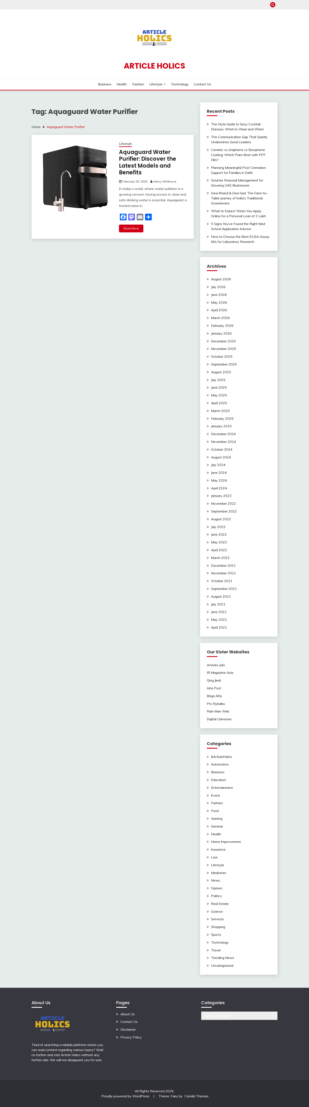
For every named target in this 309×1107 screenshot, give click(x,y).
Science (217, 911)
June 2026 (219, 295)
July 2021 (218, 604)
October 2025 (221, 356)
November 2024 (223, 442)
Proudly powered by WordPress (125, 1096)
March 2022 (220, 558)
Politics (216, 896)
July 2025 (218, 380)
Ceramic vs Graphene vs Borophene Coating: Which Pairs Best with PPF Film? (238, 155)
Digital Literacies (219, 719)
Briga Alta (214, 696)
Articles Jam (216, 665)
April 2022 (219, 550)
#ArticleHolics (221, 757)
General (217, 826)
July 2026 (218, 287)
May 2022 (219, 542)
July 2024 (218, 465)
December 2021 (223, 565)
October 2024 (221, 449)
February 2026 (222, 325)
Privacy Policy (131, 1037)
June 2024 (219, 472)
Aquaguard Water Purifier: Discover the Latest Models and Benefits (147, 162)
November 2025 (223, 349)
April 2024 (219, 488)
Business (104, 84)
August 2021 (221, 596)
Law (214, 857)
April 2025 (219, 403)
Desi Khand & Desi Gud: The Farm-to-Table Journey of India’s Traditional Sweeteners (239, 198)
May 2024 (219, 480)
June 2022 (219, 534)
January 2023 (221, 496)
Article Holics (154, 65)
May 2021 (219, 619)
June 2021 (219, 612)
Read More (131, 228)
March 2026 (220, 318)
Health (122, 84)
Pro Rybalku (216, 704)
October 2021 (221, 581)
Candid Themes (196, 1096)
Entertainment (222, 787)
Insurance (218, 849)
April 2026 (219, 310)
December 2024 (223, 434)
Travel (216, 950)
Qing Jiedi (214, 680)
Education (218, 780)
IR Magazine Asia (220, 672)
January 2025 (221, 426)
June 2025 (219, 387)
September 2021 (224, 589)
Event (215, 795)
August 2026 (221, 279)
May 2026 (219, 302)
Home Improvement (226, 842)
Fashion (138, 84)
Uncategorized (222, 965)
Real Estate (220, 904)
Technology (180, 84)
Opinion (216, 888)
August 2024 (221, 457)
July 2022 (218, 527)
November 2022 (223, 503)
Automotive (220, 764)
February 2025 (222, 418)
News (215, 880)
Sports (216, 934)
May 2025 (219, 395)
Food (215, 811)
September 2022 (224, 511)
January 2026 (221, 333)
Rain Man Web (218, 711)
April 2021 (219, 627)
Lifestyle (155, 84)
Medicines (218, 873)
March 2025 (220, 411)
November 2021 (223, 573)
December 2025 (223, 341)
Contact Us (202, 84)
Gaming (216, 818)
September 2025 (224, 364)
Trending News (222, 958)
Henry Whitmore (164, 181)
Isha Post (214, 688)
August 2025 (221, 372)
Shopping (218, 927)
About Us (127, 1014)
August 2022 (221, 519)
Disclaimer (128, 1029)
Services (217, 919)
